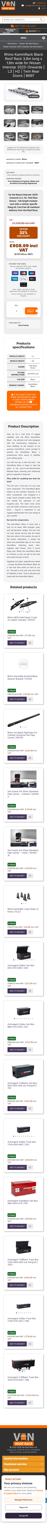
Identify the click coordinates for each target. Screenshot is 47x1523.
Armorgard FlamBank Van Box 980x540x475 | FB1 (23, 1202)
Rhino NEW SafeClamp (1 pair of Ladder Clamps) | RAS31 (22, 618)
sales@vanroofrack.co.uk (35, 5)
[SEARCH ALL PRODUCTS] (41, 19)
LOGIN (43, 8)
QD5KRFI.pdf (32, 374)
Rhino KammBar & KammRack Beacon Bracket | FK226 (22, 677)
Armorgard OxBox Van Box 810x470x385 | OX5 (21, 966)
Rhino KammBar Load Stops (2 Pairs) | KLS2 (23, 910)
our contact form (23, 407)
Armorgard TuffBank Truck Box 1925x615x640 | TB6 (23, 1378)
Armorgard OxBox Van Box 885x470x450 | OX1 (21, 1025)
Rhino (24, 159)
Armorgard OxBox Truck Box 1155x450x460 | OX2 (22, 1143)
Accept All (23, 1516)
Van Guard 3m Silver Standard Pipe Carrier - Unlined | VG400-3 (23, 794)
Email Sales (6, 32)
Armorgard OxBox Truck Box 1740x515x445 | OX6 (22, 1319)
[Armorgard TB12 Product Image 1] (23, 1247)
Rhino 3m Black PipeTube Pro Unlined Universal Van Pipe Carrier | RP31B (22, 735)
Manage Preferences (23, 1500)
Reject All (24, 1507)
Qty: (16, 305)
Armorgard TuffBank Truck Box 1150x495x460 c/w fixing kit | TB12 (23, 1262)
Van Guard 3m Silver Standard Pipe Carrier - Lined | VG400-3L (23, 853)
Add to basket (17, 643)
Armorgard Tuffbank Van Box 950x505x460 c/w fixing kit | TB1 (22, 1085)
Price (11, 242)
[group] (23, 605)
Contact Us (41, 3)
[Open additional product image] (10, 110)
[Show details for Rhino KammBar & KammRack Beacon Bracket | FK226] (23, 664)
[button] (19, 611)
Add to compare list (30, 642)
